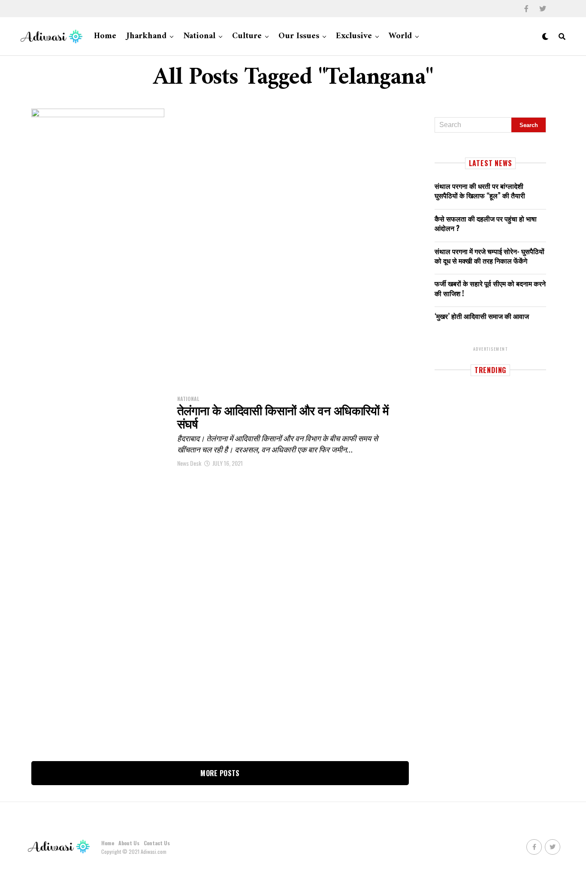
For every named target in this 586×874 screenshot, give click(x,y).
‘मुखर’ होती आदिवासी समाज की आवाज (482, 316)
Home (105, 36)
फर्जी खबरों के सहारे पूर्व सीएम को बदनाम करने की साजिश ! (490, 288)
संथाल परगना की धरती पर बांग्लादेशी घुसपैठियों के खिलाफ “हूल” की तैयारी (480, 190)
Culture (247, 36)
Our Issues (298, 36)
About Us (128, 843)
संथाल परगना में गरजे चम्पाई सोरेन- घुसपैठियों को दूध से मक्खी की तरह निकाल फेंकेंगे (489, 256)
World (400, 36)
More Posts (219, 773)
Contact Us (157, 843)
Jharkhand (146, 36)
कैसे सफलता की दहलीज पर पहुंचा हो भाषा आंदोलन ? (486, 223)
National (199, 36)
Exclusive (354, 36)
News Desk (189, 462)
